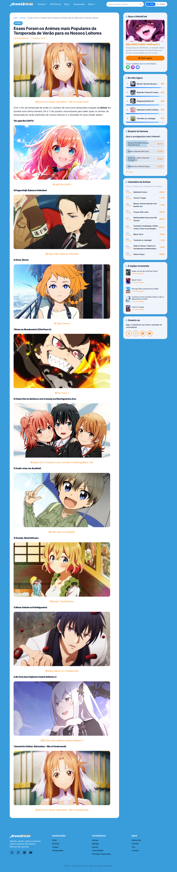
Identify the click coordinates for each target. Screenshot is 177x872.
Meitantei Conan (140, 192)
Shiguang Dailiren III (145, 101)
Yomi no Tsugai (139, 198)
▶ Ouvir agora (145, 58)
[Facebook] (143, 333)
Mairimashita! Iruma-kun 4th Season (145, 219)
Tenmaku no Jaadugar (146, 118)
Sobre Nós (136, 840)
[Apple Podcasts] (133, 67)
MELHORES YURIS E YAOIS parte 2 (143, 44)
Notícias (41, 4)
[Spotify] (128, 67)
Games (95, 847)
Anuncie (135, 843)
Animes (23, 18)
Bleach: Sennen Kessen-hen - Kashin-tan (147, 84)
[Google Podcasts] (138, 67)
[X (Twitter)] (129, 333)
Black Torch (138, 234)
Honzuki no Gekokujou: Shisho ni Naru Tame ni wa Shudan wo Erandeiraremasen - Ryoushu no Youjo (145, 227)
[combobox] (121, 4)
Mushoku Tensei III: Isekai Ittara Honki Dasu (148, 92)
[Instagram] (136, 333)
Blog (66, 4)
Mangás (95, 843)
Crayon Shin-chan (140, 212)
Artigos (55, 847)
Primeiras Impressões (101, 854)
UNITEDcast (55, 4)
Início (16, 18)
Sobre (91, 4)
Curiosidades (97, 850)
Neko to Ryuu (138, 254)
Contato (135, 850)
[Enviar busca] (140, 4)
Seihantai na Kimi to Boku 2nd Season (147, 110)
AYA (133, 847)
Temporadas (79, 4)
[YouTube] (150, 333)
